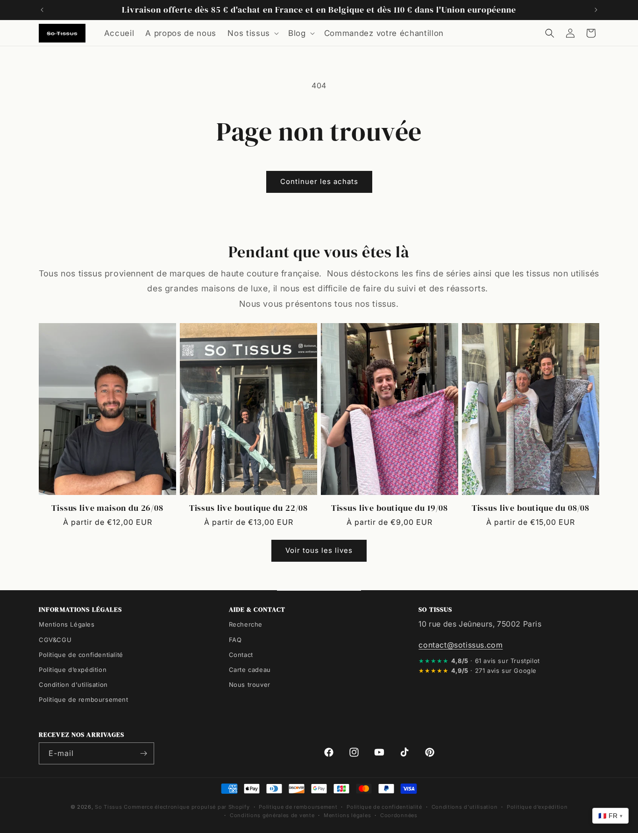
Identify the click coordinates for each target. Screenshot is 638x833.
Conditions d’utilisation (465, 807)
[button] (252, 33)
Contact (241, 654)
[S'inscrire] (143, 753)
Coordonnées (399, 815)
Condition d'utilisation (73, 684)
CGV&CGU (55, 639)
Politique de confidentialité (81, 654)
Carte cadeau (250, 669)
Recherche (245, 624)
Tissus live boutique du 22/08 (248, 507)
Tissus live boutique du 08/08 (530, 507)
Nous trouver (249, 684)
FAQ (235, 639)
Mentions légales (347, 815)
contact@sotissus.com (460, 644)
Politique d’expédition (72, 669)
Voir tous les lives (319, 550)
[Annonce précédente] (42, 10)
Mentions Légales (67, 624)
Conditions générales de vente (272, 815)
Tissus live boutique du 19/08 (389, 507)
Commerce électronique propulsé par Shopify (186, 807)
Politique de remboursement (83, 699)
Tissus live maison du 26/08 (107, 507)
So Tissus (109, 807)
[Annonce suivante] (596, 10)
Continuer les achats (319, 181)
